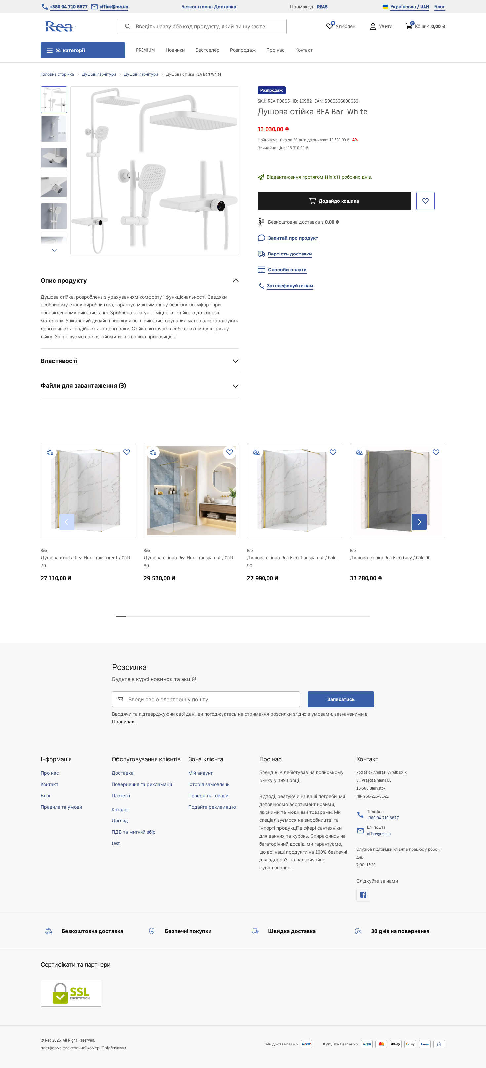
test (116, 843)
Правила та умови (61, 807)
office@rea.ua (114, 6)
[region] (54, 170)
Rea (44, 550)
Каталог (120, 810)
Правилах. (123, 722)
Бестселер (207, 50)
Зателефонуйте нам (290, 285)
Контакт (304, 50)
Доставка (123, 773)
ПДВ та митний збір (134, 832)
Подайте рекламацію (212, 807)
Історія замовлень (209, 784)
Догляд (120, 821)
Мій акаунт (200, 773)
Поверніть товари (208, 796)
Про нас (275, 50)
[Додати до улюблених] (126, 452)
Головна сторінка (57, 74)
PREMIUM (145, 50)
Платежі (121, 796)
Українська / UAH (409, 6)
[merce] (118, 1047)
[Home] (59, 26)
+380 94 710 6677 (69, 6)
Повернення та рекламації (142, 784)
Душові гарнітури (99, 74)
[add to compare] (50, 452)
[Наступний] (419, 522)
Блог (439, 6)
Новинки (175, 50)
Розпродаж (243, 50)
